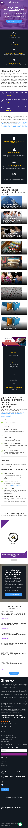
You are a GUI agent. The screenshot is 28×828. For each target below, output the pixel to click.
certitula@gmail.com (7, 739)
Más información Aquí (16, 485)
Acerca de (3, 761)
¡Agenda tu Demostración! (14, 21)
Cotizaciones (4, 765)
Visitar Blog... (14, 673)
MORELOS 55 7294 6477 (8, 735)
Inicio (2, 760)
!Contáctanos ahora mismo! (13, 594)
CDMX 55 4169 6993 (7, 734)
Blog (2, 763)
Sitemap (3, 767)
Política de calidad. (10, 823)
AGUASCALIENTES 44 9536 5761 (9, 737)
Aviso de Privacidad (17, 821)
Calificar (5, 789)
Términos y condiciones (6, 821)
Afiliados (17, 823)
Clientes (2, 823)
